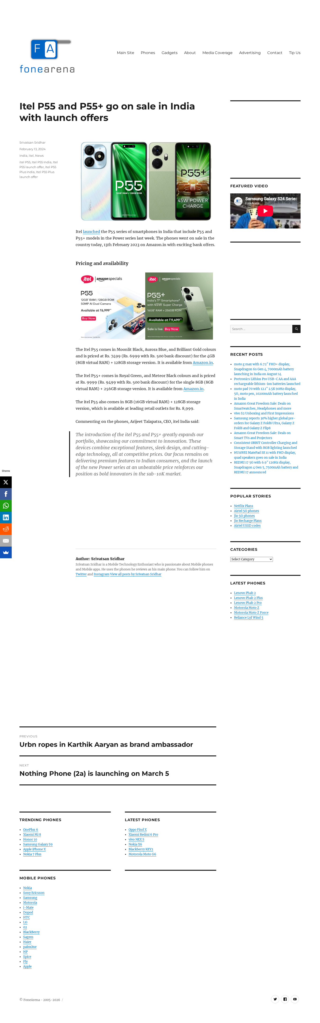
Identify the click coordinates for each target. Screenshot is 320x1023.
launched (91, 231)
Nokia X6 (135, 844)
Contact (275, 53)
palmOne (30, 947)
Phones (148, 53)
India (23, 155)
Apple (27, 967)
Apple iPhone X (34, 849)
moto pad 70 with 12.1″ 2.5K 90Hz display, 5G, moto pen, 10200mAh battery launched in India (266, 394)
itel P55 (24, 162)
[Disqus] (117, 661)
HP (25, 952)
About (190, 53)
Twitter (81, 574)
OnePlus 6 (30, 830)
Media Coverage (217, 53)
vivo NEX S (136, 840)
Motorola (30, 903)
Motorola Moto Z (246, 608)
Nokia (27, 888)
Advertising (250, 53)
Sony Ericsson (34, 893)
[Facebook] (6, 494)
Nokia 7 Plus (32, 854)
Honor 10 (30, 840)
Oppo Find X (138, 830)
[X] (6, 482)
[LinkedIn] (6, 517)
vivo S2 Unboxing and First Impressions (264, 413)
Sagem (28, 937)
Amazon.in (203, 362)
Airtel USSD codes (247, 526)
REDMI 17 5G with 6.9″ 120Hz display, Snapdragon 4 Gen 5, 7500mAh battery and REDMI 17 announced (266, 467)
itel (31, 155)
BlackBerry (31, 932)
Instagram (101, 574)
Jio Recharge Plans (248, 521)
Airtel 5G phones (246, 511)
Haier (27, 942)
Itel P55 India (42, 162)
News (39, 155)
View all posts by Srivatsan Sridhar (135, 574)
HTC (26, 917)
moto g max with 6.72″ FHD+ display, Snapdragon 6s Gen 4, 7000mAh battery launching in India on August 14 (264, 369)
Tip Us (295, 53)
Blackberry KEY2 (141, 849)
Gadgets (170, 53)
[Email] (6, 541)
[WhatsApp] (6, 506)
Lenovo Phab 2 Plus (248, 598)
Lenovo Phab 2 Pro (248, 603)
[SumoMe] (6, 552)
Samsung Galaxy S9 (38, 844)
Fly (25, 962)
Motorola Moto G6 (142, 854)
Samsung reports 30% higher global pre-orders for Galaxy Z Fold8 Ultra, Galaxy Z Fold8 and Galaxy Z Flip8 (264, 423)
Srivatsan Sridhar (32, 142)
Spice (27, 957)
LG (25, 922)
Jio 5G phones (244, 516)
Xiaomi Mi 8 (32, 835)
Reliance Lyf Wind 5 (248, 618)
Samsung (30, 898)
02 (25, 927)
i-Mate (28, 908)
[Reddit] (6, 529)
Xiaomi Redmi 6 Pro (143, 835)
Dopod (28, 912)
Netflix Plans (243, 506)
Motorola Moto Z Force (251, 613)
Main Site (125, 53)
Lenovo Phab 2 (245, 593)
